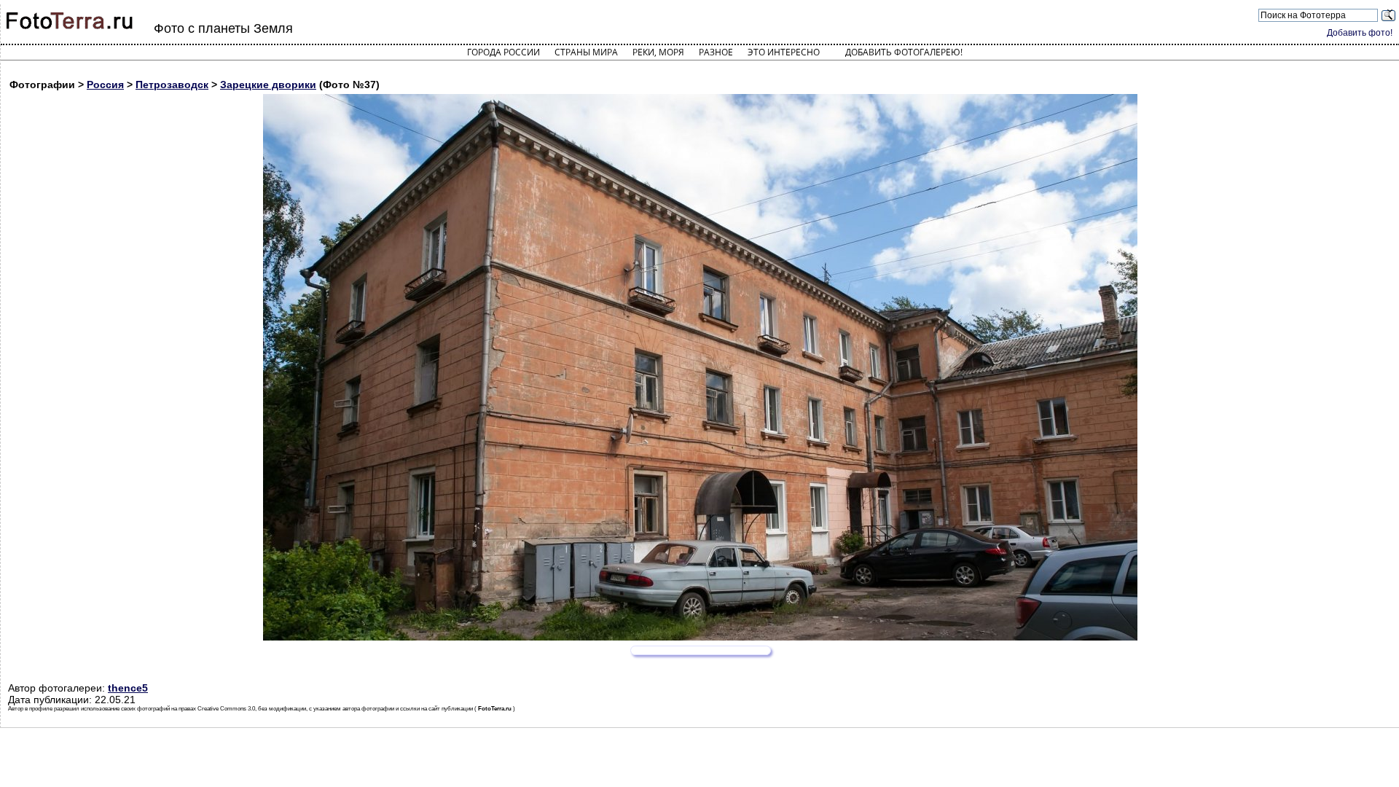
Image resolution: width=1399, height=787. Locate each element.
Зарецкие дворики (268, 84)
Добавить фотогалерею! (904, 52)
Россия (105, 84)
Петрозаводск (172, 84)
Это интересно (784, 52)
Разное (716, 52)
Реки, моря (658, 52)
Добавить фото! (1359, 33)
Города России (503, 52)
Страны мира (586, 52)
